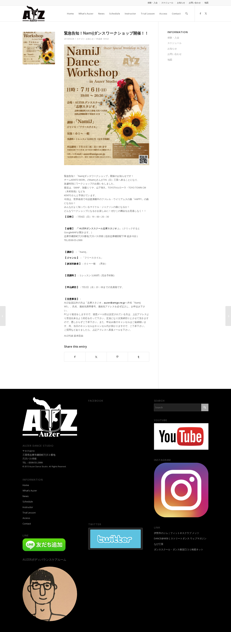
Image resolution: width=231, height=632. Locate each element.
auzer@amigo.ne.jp (114, 302)
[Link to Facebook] (200, 13)
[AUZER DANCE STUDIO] (34, 14)
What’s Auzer (30, 490)
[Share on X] (96, 357)
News (26, 496)
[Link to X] (205, 13)
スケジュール (167, 2)
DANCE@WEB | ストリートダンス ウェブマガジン (180, 538)
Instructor (28, 507)
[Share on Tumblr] (138, 357)
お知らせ (181, 2)
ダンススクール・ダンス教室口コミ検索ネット (178, 549)
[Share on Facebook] (74, 357)
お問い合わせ (195, 2)
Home (26, 485)
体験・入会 (153, 2)
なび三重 (158, 544)
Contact (27, 523)
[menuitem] (153, 3)
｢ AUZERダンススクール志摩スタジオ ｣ (98, 228)
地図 (206, 2)
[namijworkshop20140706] (39, 48)
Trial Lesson (29, 512)
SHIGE (106, 39)
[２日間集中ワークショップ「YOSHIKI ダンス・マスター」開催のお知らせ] (3, 316)
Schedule (28, 501)
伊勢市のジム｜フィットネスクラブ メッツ (176, 533)
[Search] (186, 14)
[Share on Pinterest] (117, 357)
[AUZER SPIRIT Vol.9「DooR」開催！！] (228, 316)
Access (26, 518)
